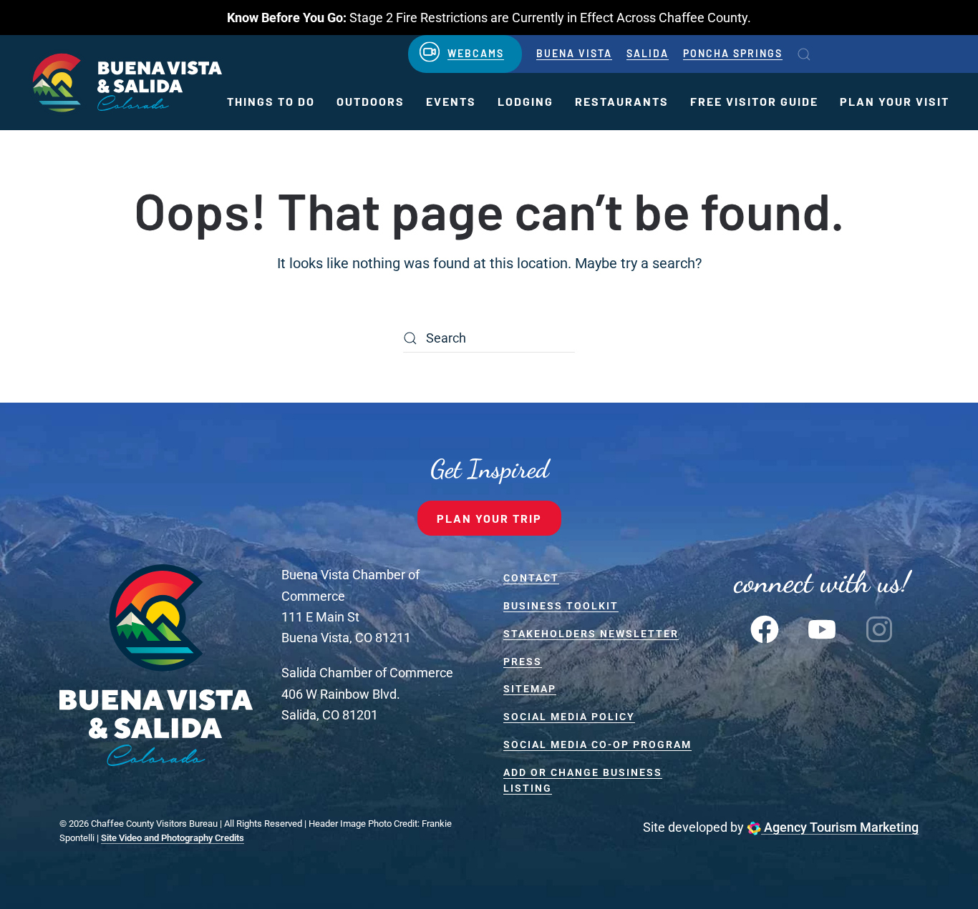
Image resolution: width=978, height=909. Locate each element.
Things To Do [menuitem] (271, 101)
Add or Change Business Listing (582, 781)
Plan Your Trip (489, 518)
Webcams (475, 53)
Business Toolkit (561, 605)
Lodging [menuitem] (525, 101)
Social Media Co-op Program (597, 744)
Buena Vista (574, 53)
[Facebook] (764, 627)
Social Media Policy (569, 716)
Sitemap (529, 688)
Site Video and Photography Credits (172, 837)
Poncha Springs (733, 53)
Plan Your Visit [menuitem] (894, 101)
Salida (647, 53)
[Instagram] (879, 627)
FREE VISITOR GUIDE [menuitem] (754, 101)
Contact (531, 578)
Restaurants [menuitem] (622, 101)
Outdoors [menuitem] (371, 101)
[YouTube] (822, 627)
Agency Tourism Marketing (840, 827)
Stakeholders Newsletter (591, 633)
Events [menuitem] (451, 101)
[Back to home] (125, 82)
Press (522, 661)
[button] (804, 54)
